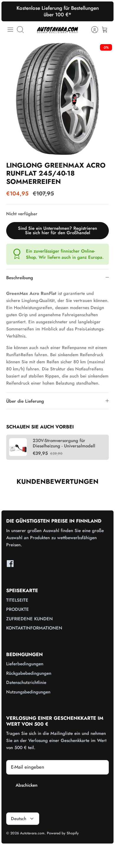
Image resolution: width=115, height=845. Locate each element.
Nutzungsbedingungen (28, 692)
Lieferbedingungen (24, 664)
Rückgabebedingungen (28, 673)
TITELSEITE (17, 600)
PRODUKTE (17, 609)
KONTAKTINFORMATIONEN (34, 628)
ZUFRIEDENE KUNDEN (29, 619)
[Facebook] (10, 563)
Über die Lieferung (25, 401)
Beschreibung (19, 277)
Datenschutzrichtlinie (26, 682)
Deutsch (18, 818)
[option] (57, 99)
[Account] (91, 29)
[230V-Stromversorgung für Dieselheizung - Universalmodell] (18, 447)
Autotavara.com (32, 833)
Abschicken (26, 785)
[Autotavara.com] (57, 30)
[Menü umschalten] (10, 29)
